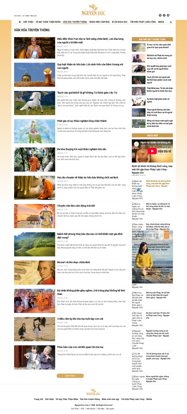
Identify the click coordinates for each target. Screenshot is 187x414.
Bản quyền (110, 409)
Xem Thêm (70, 376)
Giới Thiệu (75, 409)
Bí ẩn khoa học (120, 22)
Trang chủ (38, 399)
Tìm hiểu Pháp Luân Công (143, 22)
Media (161, 22)
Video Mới (152, 135)
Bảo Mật (101, 409)
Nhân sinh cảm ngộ (99, 22)
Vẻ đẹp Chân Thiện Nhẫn (48, 22)
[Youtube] (168, 15)
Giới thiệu (28, 22)
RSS (82, 409)
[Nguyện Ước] (93, 9)
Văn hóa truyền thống (75, 22)
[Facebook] (164, 15)
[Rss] (160, 15)
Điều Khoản (91, 409)
